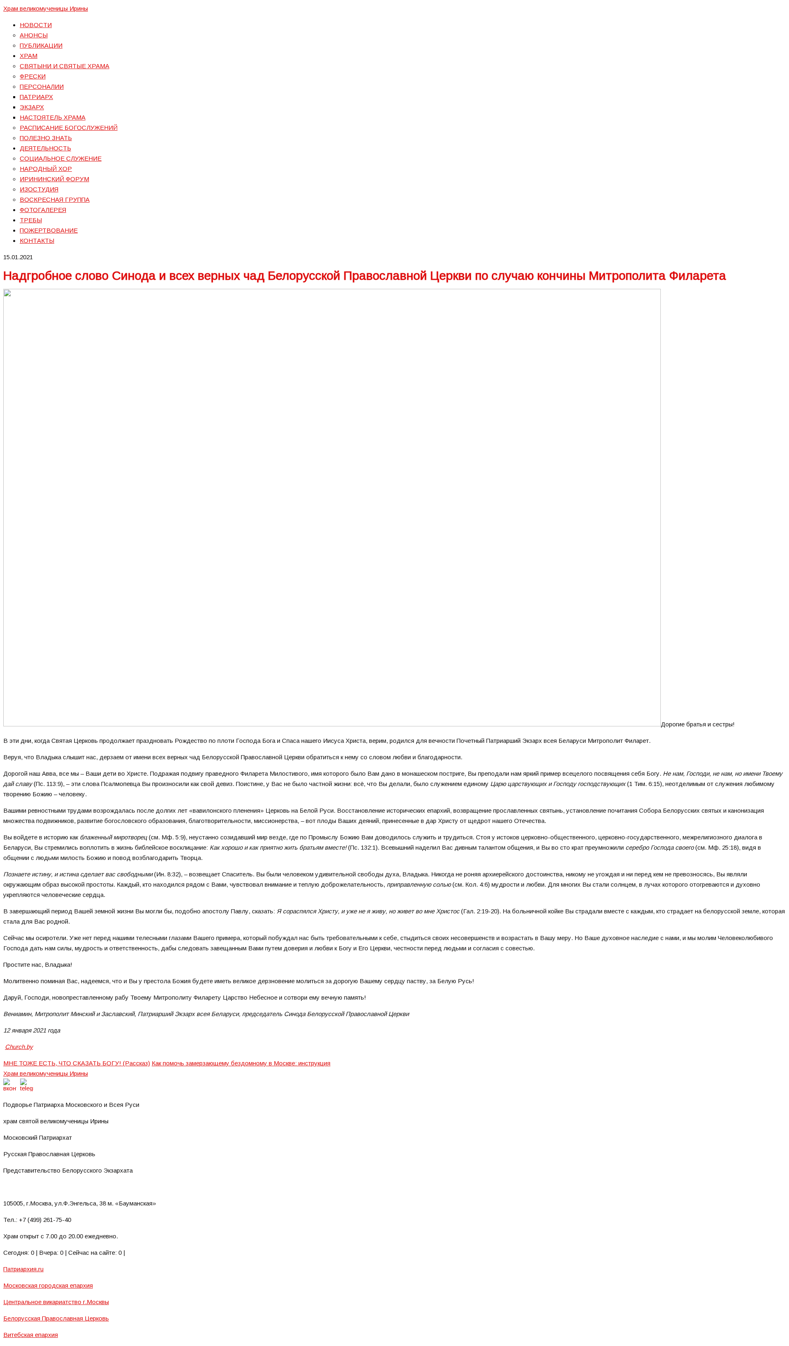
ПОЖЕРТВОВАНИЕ (49, 230)
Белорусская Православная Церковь (56, 1318)
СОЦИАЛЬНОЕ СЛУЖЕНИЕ (61, 158)
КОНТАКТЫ (37, 240)
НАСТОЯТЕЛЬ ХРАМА (52, 117)
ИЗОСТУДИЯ (39, 189)
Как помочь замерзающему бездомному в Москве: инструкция (241, 1063)
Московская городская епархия (48, 1285)
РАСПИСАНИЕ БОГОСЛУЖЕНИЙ (69, 127)
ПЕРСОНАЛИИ (42, 86)
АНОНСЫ (34, 35)
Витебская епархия (30, 1334)
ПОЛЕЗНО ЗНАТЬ (46, 137)
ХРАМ (28, 55)
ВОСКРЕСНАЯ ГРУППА (55, 199)
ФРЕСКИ (33, 76)
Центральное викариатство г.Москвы (56, 1301)
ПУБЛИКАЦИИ (41, 45)
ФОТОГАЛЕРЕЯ (43, 209)
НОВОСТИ (36, 24)
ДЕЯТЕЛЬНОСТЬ (45, 148)
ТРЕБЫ (31, 220)
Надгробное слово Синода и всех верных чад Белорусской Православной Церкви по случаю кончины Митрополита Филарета (364, 275)
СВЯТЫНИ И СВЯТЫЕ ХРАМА (64, 65)
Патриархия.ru (23, 1268)
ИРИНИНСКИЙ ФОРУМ (54, 178)
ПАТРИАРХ (36, 96)
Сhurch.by (19, 1046)
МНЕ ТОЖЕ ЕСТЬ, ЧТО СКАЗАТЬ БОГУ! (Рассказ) (76, 1063)
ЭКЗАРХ (32, 107)
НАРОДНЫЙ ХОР (46, 168)
